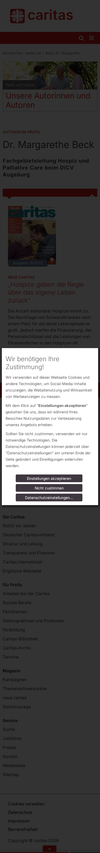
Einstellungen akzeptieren (49, 478)
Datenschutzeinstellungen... (49, 497)
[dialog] (50, 426)
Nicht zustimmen (49, 488)
